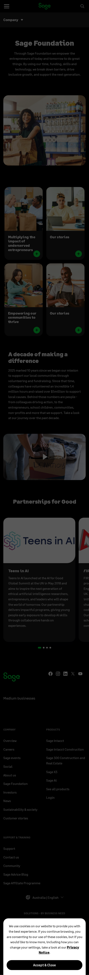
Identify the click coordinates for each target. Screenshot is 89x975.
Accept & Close (44, 965)
